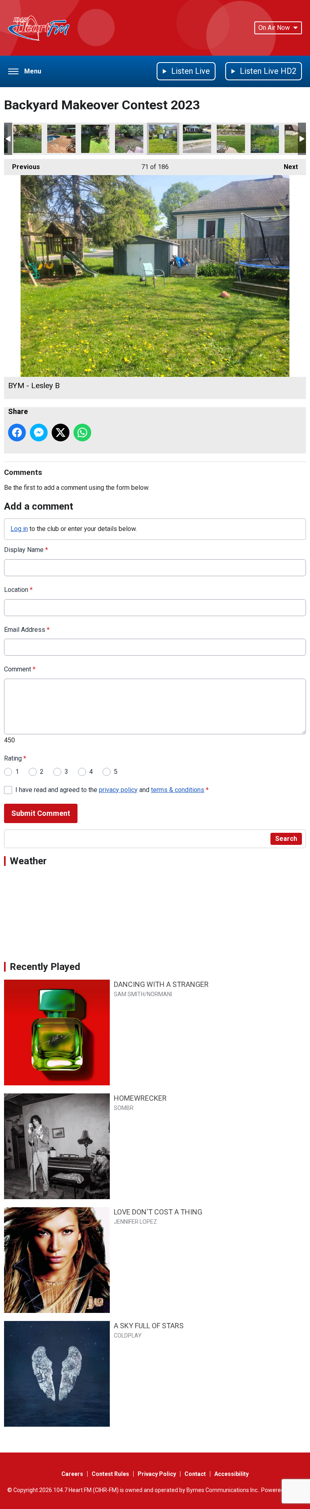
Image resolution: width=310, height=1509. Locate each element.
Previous (22, 167)
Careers (72, 1474)
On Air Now (274, 27)
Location (18, 590)
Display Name (26, 550)
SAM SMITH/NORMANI (143, 994)
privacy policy (118, 790)
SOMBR (124, 1108)
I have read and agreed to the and (112, 790)
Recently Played (45, 966)
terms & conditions (177, 790)
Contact (195, 1474)
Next (287, 167)
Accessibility (231, 1474)
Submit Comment (40, 813)
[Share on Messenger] (39, 432)
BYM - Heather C (95, 139)
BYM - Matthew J (265, 139)
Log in (19, 529)
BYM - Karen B (231, 139)
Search (286, 838)
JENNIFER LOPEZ (135, 1221)
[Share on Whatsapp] (82, 432)
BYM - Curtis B (129, 139)
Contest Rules (110, 1474)
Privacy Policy (157, 1474)
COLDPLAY (128, 1335)
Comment (20, 669)
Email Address (27, 629)
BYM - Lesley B (163, 139)
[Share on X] (60, 432)
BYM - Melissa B (197, 139)
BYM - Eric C (61, 139)
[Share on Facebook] (17, 432)
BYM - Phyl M (27, 139)
